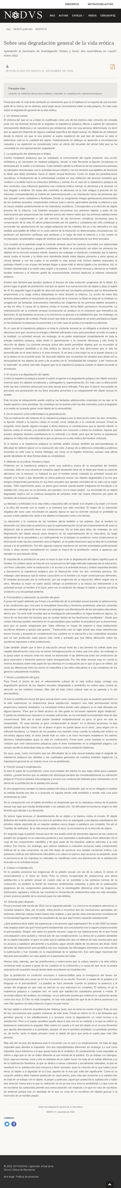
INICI (52, 15)
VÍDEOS (92, 15)
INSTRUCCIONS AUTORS (100, 4)
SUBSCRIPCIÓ (72, 4)
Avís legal (9, 1176)
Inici (8, 29)
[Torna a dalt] (110, 1184)
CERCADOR (106, 15)
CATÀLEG (77, 15)
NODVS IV (41, 29)
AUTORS (63, 15)
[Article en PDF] (113, 67)
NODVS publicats (23, 29)
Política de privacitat (27, 1176)
